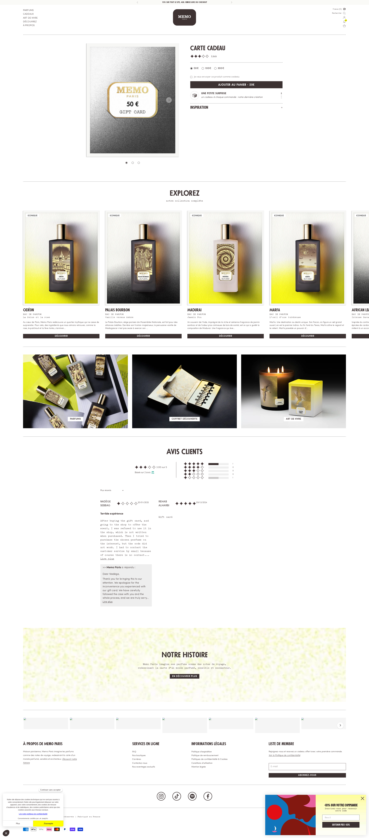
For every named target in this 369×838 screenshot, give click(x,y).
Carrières (136, 759)
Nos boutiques (139, 755)
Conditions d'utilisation (201, 763)
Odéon (28, 310)
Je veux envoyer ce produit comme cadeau (216, 77)
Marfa (275, 310)
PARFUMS (28, 10)
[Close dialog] (362, 798)
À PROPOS (29, 25)
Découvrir (61, 336)
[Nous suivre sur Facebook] (208, 796)
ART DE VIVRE (30, 18)
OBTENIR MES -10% (341, 824)
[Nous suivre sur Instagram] (161, 796)
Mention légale (198, 767)
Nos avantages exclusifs (143, 767)
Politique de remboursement (204, 755)
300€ (221, 68)
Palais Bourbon (117, 310)
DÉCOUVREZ (30, 22)
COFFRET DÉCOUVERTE (184, 419)
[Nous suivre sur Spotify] (192, 796)
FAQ (134, 752)
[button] (199, 56)
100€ (208, 68)
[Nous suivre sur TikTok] (177, 796)
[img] (127, 505)
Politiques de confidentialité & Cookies (209, 759)
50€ (196, 68)
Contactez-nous (139, 763)
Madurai (194, 310)
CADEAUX (28, 14)
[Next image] (169, 100)
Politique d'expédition (201, 752)
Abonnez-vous (307, 775)
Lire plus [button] (107, 558)
